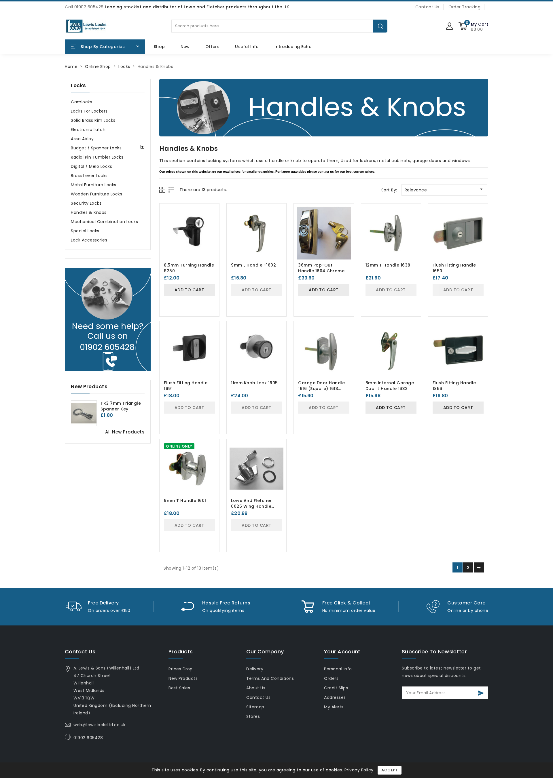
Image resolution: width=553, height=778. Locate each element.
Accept (389, 770)
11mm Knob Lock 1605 (254, 383)
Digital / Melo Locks (91, 166)
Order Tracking (464, 7)
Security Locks (86, 203)
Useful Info (247, 47)
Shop (159, 47)
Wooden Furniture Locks (96, 194)
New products (183, 678)
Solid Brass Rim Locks (93, 120)
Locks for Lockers (89, 111)
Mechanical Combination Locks (104, 222)
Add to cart (189, 290)
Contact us (80, 651)
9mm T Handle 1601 (185, 500)
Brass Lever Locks (89, 175)
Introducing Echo (293, 47)
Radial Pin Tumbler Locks (97, 157)
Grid (162, 189)
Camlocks (81, 102)
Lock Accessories (89, 240)
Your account (342, 651)
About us (255, 688)
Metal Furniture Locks (93, 185)
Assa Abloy (82, 139)
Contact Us (427, 7)
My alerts (334, 707)
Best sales (179, 688)
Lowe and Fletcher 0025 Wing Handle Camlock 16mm (251, 506)
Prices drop (180, 669)
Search (380, 26)
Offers (212, 47)
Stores (253, 716)
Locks (78, 85)
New (185, 47)
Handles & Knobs (89, 212)
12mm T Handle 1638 (387, 265)
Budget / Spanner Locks (96, 148)
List (171, 189)
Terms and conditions (270, 678)
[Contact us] (108, 319)
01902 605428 (88, 738)
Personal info (338, 669)
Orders (331, 678)
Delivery (254, 669)
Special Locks (85, 231)
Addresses (335, 697)
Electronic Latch (88, 129)
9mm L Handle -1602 (253, 265)
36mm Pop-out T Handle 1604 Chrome (321, 268)
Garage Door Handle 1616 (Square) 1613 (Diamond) (321, 388)
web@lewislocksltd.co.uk (99, 725)
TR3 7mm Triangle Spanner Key (121, 406)
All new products (125, 432)
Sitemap (255, 707)
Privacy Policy (359, 770)
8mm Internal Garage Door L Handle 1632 (389, 385)
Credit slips (336, 688)
